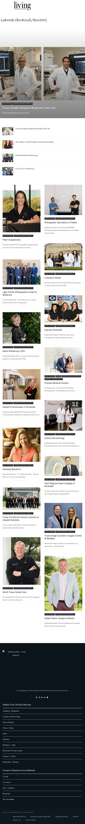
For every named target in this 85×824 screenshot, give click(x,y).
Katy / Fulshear (8, 788)
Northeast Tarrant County (53, 379)
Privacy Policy (31, 820)
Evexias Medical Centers (56, 383)
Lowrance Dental (52, 277)
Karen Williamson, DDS (14, 351)
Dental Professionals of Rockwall (19, 407)
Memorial (6, 794)
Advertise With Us (19, 816)
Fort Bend (6, 782)
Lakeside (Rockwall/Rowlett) (23, 103)
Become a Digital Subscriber (41, 816)
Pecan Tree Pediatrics (24, 168)
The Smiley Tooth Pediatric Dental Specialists (34, 142)
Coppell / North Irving (11, 717)
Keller (58, 376)
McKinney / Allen (9, 745)
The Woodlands (8, 799)
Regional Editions (62, 816)
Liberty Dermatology (54, 438)
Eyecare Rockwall (53, 330)
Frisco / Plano (8, 728)
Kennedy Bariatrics (12, 469)
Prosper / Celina (9, 756)
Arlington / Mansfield (11, 711)
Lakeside (6, 739)
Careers (76, 816)
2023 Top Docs (7, 103)
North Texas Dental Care (14, 592)
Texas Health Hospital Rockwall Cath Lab (28, 108)
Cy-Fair (5, 777)
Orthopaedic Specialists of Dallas (60, 222)
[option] (42, 73)
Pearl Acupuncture (12, 239)
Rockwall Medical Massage (26, 155)
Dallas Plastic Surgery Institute (59, 618)
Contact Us (17, 820)
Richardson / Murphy (11, 762)
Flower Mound (8, 722)
